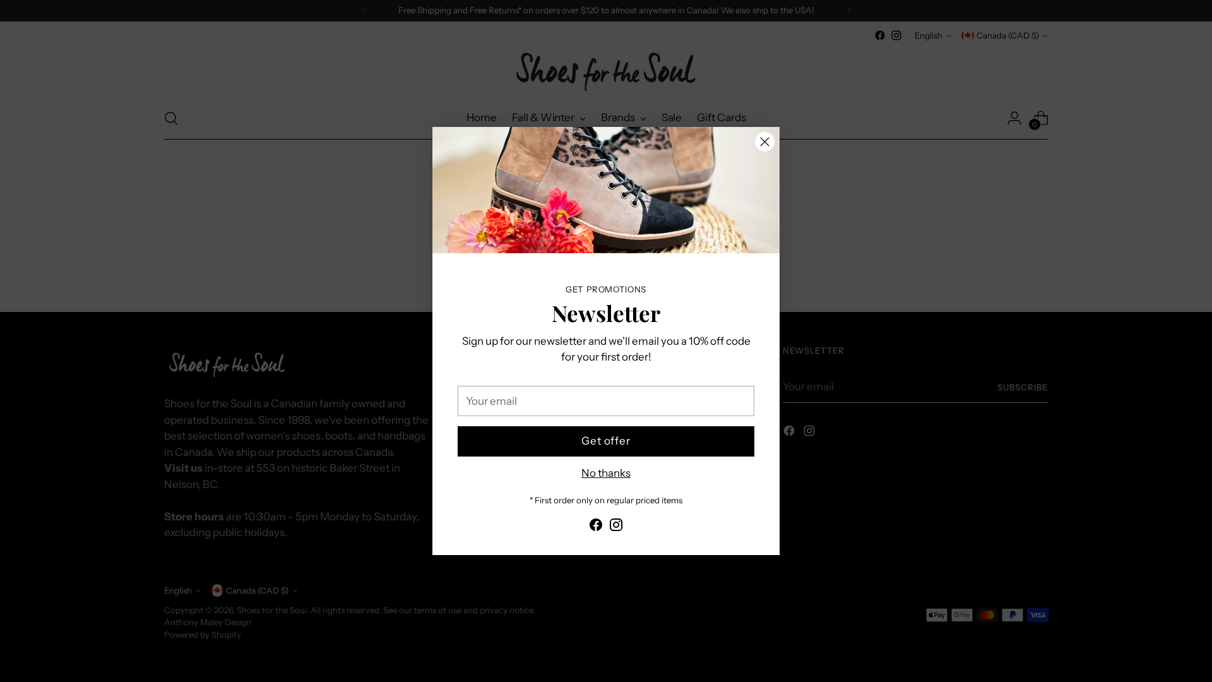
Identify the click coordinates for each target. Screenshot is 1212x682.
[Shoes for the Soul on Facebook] (595, 527)
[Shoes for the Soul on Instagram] (616, 527)
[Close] (765, 142)
